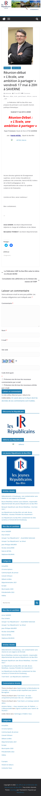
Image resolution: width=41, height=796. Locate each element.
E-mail (4, 340)
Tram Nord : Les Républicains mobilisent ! (16, 677)
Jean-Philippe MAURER (9, 544)
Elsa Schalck (6, 535)
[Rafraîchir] (16, 360)
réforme (29, 96)
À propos (5, 761)
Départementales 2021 (9, 582)
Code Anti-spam (8, 373)
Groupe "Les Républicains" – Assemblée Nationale (18, 538)
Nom (4, 330)
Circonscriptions (7, 569)
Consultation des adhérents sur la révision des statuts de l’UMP (19, 280)
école (15, 96)
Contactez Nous (7, 768)
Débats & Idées (16, 68)
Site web (5, 350)
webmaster (8, 93)
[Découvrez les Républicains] (20, 425)
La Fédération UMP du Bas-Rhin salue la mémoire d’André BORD (21, 272)
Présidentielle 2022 (8, 592)
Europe (4, 586)
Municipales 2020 (7, 589)
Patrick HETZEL (6, 551)
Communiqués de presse (10, 573)
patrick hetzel (22, 96)
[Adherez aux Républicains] (20, 445)
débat (11, 96)
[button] (20, 46)
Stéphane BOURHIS (8, 554)
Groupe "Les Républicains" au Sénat (14, 541)
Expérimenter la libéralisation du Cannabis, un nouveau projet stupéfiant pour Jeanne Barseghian (20, 690)
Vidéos (4, 596)
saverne (34, 96)
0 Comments (26, 93)
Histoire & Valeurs (8, 765)
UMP (5, 99)
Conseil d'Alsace (7, 576)
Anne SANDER (6, 531)
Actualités (7, 68)
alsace (7, 96)
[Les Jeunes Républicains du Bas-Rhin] (20, 471)
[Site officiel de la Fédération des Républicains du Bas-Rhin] (20, 1)
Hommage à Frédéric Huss (23, 714)
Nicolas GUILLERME (8, 548)
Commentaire (7, 303)
